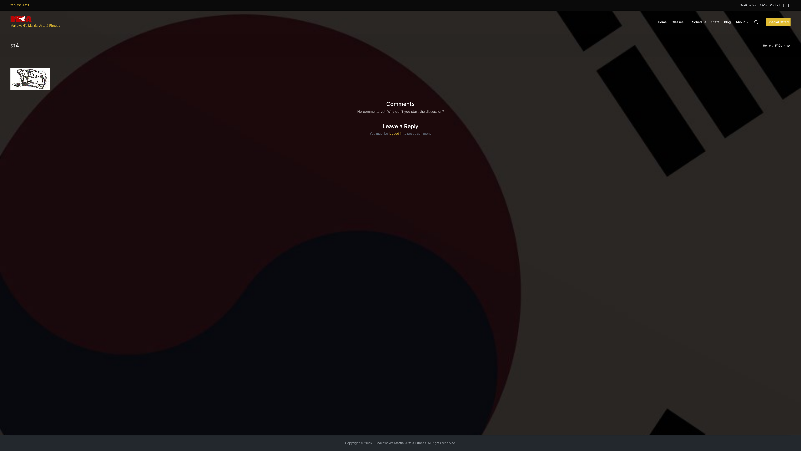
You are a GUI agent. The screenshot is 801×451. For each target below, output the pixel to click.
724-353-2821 (19, 5)
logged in (396, 134)
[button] (778, 22)
